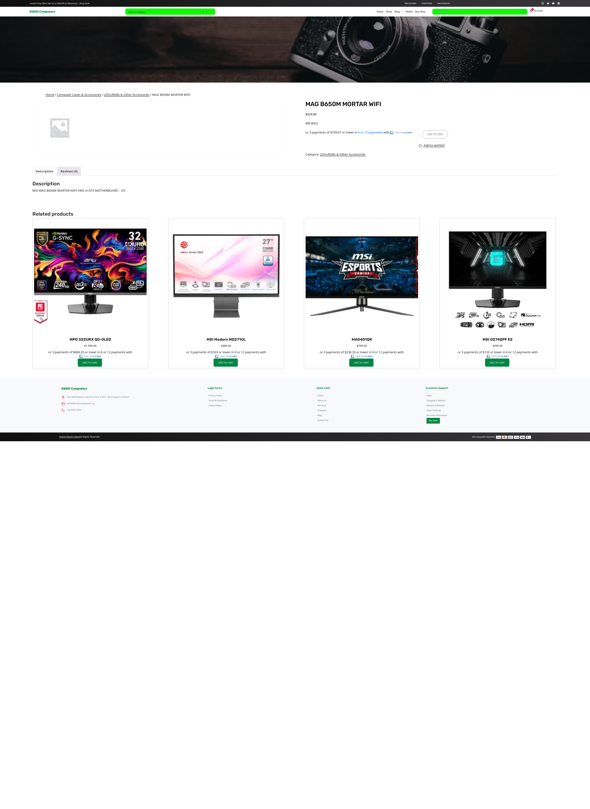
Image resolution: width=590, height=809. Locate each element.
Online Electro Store (69, 436)
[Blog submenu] (402, 11)
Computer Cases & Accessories (79, 95)
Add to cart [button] (90, 362)
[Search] (523, 12)
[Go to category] (207, 11)
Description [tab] (44, 171)
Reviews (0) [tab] (69, 171)
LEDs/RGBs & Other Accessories (126, 95)
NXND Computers (42, 12)
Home (49, 95)
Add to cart (435, 134)
